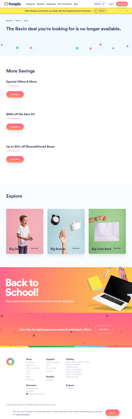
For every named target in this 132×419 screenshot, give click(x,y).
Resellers (49, 379)
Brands (9, 20)
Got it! (112, 412)
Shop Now (68, 301)
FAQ (47, 365)
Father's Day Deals (73, 372)
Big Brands (30, 365)
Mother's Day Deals (73, 369)
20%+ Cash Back (33, 368)
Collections (70, 388)
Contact (49, 371)
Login (28, 371)
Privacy (43, 404)
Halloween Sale (72, 377)
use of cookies (22, 414)
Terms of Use (51, 368)
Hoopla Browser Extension (32, 390)
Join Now (104, 329)
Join (27, 373)
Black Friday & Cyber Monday (77, 362)
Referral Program (53, 362)
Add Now (101, 11)
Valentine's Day (72, 367)
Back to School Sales (74, 374)
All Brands (30, 379)
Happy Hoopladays (73, 364)
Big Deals (30, 362)
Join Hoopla (122, 4)
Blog (28, 376)
